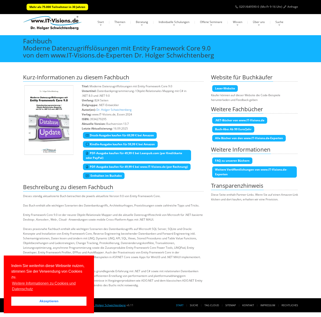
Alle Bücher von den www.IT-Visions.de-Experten (249, 138)
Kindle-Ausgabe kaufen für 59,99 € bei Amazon (122, 144)
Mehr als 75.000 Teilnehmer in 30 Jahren (57, 7)
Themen (119, 22)
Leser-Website (225, 88)
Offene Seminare (211, 22)
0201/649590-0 (249, 7)
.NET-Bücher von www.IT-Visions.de (239, 120)
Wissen (237, 22)
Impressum (267, 305)
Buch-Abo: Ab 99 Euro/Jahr (233, 129)
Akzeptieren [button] (49, 301)
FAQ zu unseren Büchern (232, 161)
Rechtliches (290, 305)
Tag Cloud (211, 305)
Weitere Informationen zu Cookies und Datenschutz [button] (44, 286)
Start (101, 22)
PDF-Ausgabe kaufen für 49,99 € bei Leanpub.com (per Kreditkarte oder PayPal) (134, 155)
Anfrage (292, 7)
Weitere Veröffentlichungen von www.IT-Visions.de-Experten (251, 172)
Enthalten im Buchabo (106, 176)
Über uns (259, 22)
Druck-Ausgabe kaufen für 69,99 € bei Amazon (122, 135)
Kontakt (248, 305)
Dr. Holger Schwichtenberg (114, 110)
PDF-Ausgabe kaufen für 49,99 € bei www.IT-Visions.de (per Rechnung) (139, 167)
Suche (279, 22)
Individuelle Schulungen (174, 22)
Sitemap (230, 305)
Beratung (142, 22)
